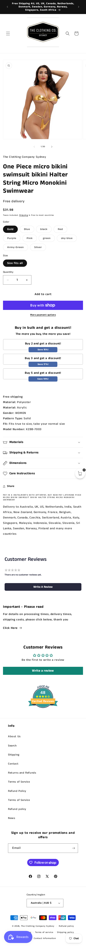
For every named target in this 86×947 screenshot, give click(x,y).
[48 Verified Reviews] (43, 715)
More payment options (43, 315)
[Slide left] (34, 146)
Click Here (10, 628)
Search (12, 746)
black (46, 230)
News (11, 818)
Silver (40, 248)
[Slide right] (51, 146)
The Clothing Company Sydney (37, 926)
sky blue (69, 239)
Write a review (43, 670)
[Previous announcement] (7, 6)
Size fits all (15, 263)
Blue (29, 230)
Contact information (45, 938)
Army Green (17, 248)
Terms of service (44, 932)
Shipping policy (65, 932)
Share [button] (10, 486)
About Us (14, 736)
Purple (13, 239)
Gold (10, 229)
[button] (8, 33)
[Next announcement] (78, 6)
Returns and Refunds (22, 773)
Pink (32, 239)
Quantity (8, 272)
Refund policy (17, 809)
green (49, 239)
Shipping (23, 215)
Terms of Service (19, 782)
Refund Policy (17, 791)
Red (62, 230)
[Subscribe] (73, 848)
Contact (13, 764)
